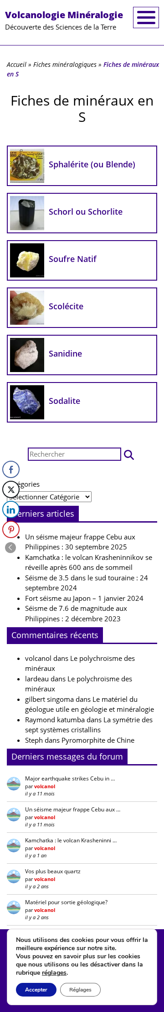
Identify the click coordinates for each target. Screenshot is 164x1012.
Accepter (36, 989)
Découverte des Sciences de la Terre (64, 20)
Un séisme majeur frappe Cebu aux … (72, 809)
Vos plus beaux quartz (53, 871)
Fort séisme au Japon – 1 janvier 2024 (84, 598)
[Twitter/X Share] (11, 489)
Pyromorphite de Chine (98, 740)
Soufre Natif (73, 258)
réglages (54, 973)
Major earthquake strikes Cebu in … (70, 778)
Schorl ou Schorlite (86, 211)
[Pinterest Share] (11, 529)
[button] (129, 454)
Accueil (16, 64)
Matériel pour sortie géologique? (66, 902)
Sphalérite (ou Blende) (92, 164)
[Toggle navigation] (146, 17)
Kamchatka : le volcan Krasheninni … (71, 840)
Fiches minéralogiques (65, 64)
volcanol (38, 658)
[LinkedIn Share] (11, 509)
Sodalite (64, 400)
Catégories (23, 483)
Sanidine (65, 353)
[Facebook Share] (11, 469)
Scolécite (66, 306)
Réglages (80, 989)
